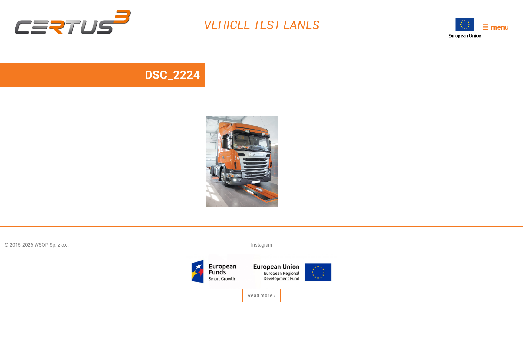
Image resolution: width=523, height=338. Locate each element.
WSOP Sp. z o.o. (52, 245)
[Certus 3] (72, 22)
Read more (260, 295)
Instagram (261, 245)
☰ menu (495, 27)
